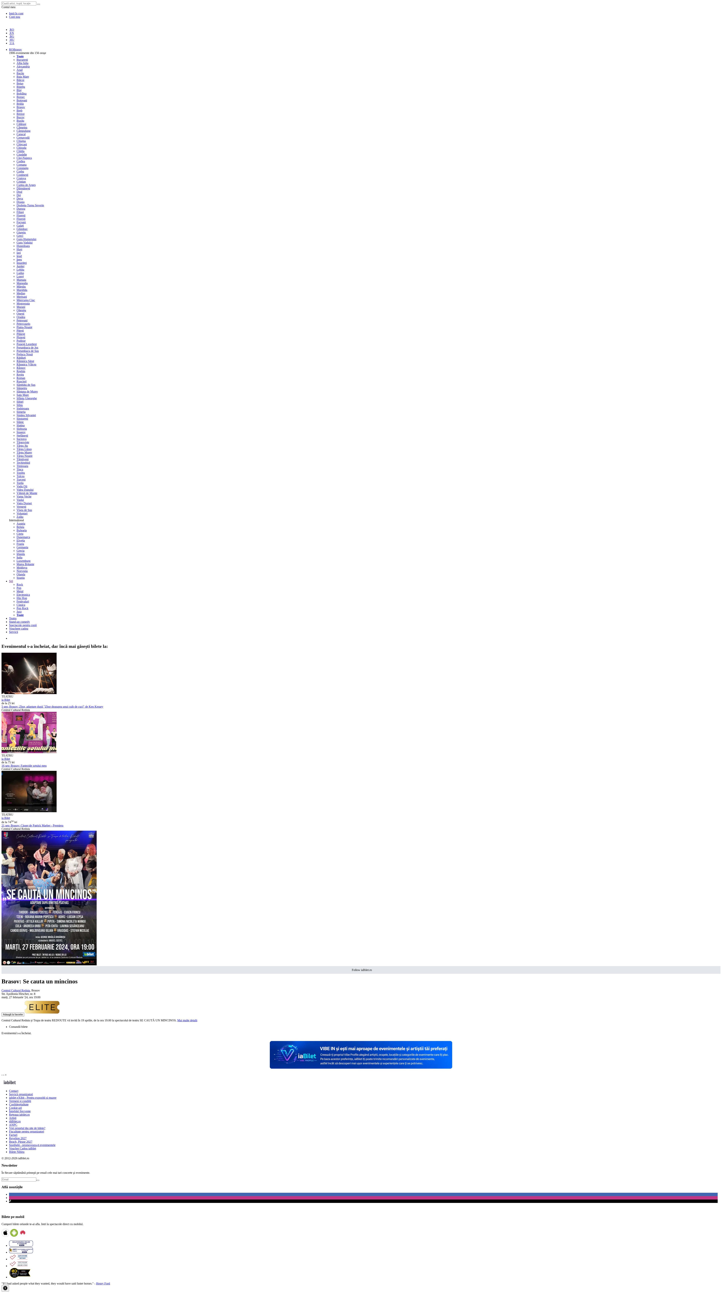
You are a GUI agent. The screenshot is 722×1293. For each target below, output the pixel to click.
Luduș (20, 273)
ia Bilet (6, 699)
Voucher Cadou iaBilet (22, 1148)
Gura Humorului (26, 239)
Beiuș (20, 83)
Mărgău (21, 286)
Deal (19, 191)
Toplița (21, 472)
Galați (20, 225)
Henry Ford (103, 1283)
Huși (19, 249)
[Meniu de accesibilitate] (5, 1288)
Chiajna (21, 141)
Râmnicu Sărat (25, 361)
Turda (20, 483)
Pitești (20, 330)
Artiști (12, 1118)
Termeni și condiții (20, 1101)
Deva (20, 198)
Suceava (22, 439)
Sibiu (20, 405)
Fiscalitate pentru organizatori (26, 1131)
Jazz (19, 611)
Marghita (22, 290)
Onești (20, 313)
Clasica (21, 604)
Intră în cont (16, 13)
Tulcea (20, 476)
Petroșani (22, 320)
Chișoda (21, 147)
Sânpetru (22, 388)
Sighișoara (23, 408)
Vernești (21, 506)
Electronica (23, 594)
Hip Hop (22, 598)
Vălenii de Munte (27, 493)
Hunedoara (23, 246)
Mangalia (22, 283)
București (22, 59)
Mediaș (21, 293)
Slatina (21, 425)
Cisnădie (22, 154)
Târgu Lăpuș (24, 449)
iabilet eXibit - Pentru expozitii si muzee (32, 1097)
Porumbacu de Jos (27, 347)
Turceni (21, 479)
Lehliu (20, 269)
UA (11, 43)
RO (11, 29)
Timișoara (22, 466)
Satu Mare (23, 395)
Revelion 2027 (18, 1138)
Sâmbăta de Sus (26, 384)
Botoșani (22, 100)
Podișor (21, 340)
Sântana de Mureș (27, 391)
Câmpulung (23, 130)
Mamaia (21, 279)
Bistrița (21, 86)
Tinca (20, 469)
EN (11, 33)
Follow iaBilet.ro (362, 970)
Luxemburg (23, 560)
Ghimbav (22, 229)
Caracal (21, 134)
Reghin (21, 371)
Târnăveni (23, 459)
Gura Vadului (25, 242)
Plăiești (21, 334)
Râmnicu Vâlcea (26, 364)
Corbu (20, 171)
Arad (20, 69)
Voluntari (22, 513)
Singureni (22, 418)
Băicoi (20, 80)
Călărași (21, 124)
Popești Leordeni (27, 344)
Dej (19, 195)
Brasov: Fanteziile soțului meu (24, 765)
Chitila (20, 151)
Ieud (19, 256)
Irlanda (21, 554)
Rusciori (22, 381)
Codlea (21, 161)
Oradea (21, 317)
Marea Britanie (25, 564)
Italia (19, 557)
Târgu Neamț (24, 455)
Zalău (20, 516)
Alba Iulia (22, 63)
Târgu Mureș (24, 452)
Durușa (21, 208)
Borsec (21, 97)
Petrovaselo (23, 323)
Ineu (19, 259)
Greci (20, 235)
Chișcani (22, 144)
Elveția (21, 540)
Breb (19, 110)
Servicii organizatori (21, 1094)
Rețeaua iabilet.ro (19, 1114)
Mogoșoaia (23, 303)
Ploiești (21, 337)
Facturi (13, 1135)
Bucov (20, 117)
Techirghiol (23, 462)
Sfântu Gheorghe (27, 398)
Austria (21, 523)
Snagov (21, 432)
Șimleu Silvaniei (26, 415)
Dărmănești (23, 188)
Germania (22, 547)
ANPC (13, 1124)
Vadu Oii (22, 486)
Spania (21, 577)
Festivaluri (23, 601)
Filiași (20, 212)
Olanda (21, 574)
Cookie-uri (15, 1107)
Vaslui (20, 499)
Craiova (21, 178)
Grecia (20, 550)
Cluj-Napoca (24, 158)
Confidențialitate (19, 1104)
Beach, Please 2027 (20, 1141)
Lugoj (20, 276)
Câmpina (22, 127)
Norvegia (22, 571)
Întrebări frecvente (20, 1111)
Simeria (21, 411)
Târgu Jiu (22, 445)
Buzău (20, 120)
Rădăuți (21, 357)
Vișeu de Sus (24, 510)
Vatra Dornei (24, 503)
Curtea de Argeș (26, 185)
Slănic (20, 422)
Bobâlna (22, 93)
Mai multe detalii (187, 1020)
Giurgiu (21, 232)
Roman (21, 378)
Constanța (22, 168)
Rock (20, 584)
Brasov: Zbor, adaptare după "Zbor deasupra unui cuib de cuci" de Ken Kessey (52, 706)
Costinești (22, 174)
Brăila (20, 103)
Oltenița (21, 310)
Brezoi (20, 113)
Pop (19, 588)
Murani (21, 306)
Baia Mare (23, 76)
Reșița (20, 374)
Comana (22, 164)
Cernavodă (23, 137)
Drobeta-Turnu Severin (30, 205)
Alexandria (23, 66)
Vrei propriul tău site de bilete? (27, 1128)
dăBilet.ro (15, 1121)
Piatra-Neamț (24, 327)
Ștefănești (22, 435)
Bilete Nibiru (16, 1151)
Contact (13, 1090)
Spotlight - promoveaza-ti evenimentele (32, 1145)
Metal (20, 591)
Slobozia (22, 428)
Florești (21, 215)
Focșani (21, 222)
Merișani (22, 296)
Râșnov (21, 367)
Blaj (19, 90)
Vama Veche (24, 496)
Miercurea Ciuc (26, 300)
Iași (19, 252)
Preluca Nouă (25, 354)
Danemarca (23, 537)
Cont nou (14, 16)
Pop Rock (22, 608)
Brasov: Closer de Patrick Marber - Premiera (32, 825)
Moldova (22, 567)
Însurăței (22, 262)
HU (11, 39)
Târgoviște (23, 442)
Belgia (20, 527)
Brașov (21, 107)
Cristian (21, 181)
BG (11, 36)
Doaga (20, 202)
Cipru (20, 533)
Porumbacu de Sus (28, 350)
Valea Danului (25, 489)
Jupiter (20, 266)
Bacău (20, 73)
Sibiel (20, 401)
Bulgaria (22, 530)
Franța (20, 543)
